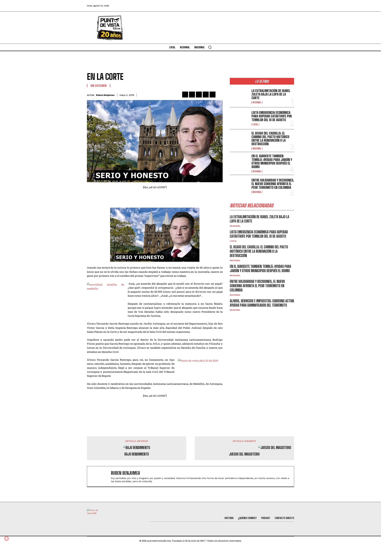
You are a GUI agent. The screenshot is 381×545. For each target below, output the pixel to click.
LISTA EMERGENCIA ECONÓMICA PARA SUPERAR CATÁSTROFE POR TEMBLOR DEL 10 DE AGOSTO (272, 116)
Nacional (257, 148)
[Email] (213, 94)
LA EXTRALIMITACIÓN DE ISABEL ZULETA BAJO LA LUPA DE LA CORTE (271, 94)
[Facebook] (250, 6)
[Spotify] (291, 6)
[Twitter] (258, 6)
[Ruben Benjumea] (100, 476)
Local (255, 124)
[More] (219, 94)
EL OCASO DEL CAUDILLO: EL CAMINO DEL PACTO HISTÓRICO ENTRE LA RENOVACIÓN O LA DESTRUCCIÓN (270, 138)
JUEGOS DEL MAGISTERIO (244, 454)
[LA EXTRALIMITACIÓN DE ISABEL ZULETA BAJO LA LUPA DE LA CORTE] (239, 96)
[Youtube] (282, 6)
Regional (257, 102)
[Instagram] (274, 6)
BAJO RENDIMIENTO (136, 454)
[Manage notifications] (6, 538)
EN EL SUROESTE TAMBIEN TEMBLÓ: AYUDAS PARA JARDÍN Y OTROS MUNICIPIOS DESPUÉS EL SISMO (272, 161)
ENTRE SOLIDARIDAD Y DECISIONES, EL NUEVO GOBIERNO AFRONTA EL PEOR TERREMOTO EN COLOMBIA (273, 183)
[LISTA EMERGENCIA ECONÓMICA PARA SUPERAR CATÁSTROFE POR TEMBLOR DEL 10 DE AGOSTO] (239, 118)
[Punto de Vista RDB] (110, 28)
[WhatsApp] (206, 94)
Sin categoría (98, 85)
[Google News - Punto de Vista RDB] (155, 408)
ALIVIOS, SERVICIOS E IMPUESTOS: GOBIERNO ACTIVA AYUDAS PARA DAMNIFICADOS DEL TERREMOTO (262, 303)
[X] (192, 94)
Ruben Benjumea (105, 95)
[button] (209, 47)
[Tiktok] (266, 6)
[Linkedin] (199, 94)
